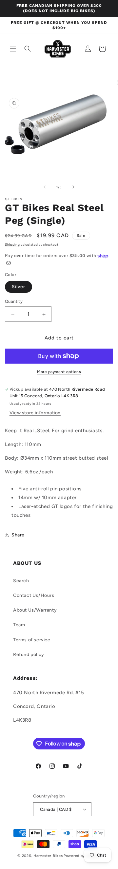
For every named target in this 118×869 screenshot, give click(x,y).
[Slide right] (73, 187)
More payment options (59, 371)
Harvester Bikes (48, 856)
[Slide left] (44, 187)
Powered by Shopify (82, 856)
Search (21, 580)
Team (19, 625)
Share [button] (18, 535)
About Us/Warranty (35, 610)
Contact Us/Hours (33, 595)
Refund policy (28, 654)
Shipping (12, 244)
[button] (13, 48)
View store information (35, 413)
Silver (18, 286)
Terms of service (31, 640)
